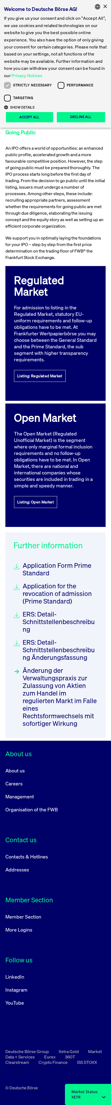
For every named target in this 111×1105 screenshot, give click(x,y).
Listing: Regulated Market (40, 375)
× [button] (105, 7)
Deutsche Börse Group (27, 1051)
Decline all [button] (80, 117)
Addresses (17, 869)
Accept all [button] (29, 117)
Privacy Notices (27, 75)
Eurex (50, 1057)
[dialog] (55, 64)
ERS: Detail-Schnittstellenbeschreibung (59, 621)
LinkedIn (14, 976)
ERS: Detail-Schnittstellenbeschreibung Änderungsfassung (59, 649)
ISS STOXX (87, 1062)
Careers (14, 783)
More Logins (18, 929)
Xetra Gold (68, 1051)
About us (15, 770)
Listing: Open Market (35, 501)
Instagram (16, 989)
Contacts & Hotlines (26, 856)
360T (70, 1057)
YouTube (14, 1002)
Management (19, 796)
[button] (55, 107)
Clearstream (17, 1062)
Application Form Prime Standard (57, 569)
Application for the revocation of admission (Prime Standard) (57, 593)
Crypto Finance (53, 1062)
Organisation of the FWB (31, 809)
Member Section (23, 916)
